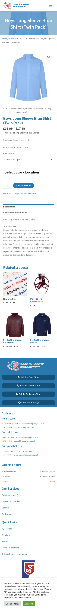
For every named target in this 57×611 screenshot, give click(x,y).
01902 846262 (7, 441)
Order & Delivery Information (14, 554)
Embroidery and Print (11, 495)
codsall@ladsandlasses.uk (24, 441)
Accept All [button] (29, 603)
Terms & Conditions (10, 547)
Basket (5, 541)
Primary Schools (15, 38)
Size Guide (8, 153)
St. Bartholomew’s (31, 38)
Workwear (6, 514)
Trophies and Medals (11, 501)
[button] (49, 57)
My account (7, 528)
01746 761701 (7, 455)
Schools (5, 507)
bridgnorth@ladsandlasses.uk (26, 455)
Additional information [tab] (15, 212)
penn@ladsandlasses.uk (24, 427)
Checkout (6, 535)
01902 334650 (7, 427)
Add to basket (23, 185)
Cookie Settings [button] (12, 603)
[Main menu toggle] (51, 5)
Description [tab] (9, 206)
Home (4, 38)
